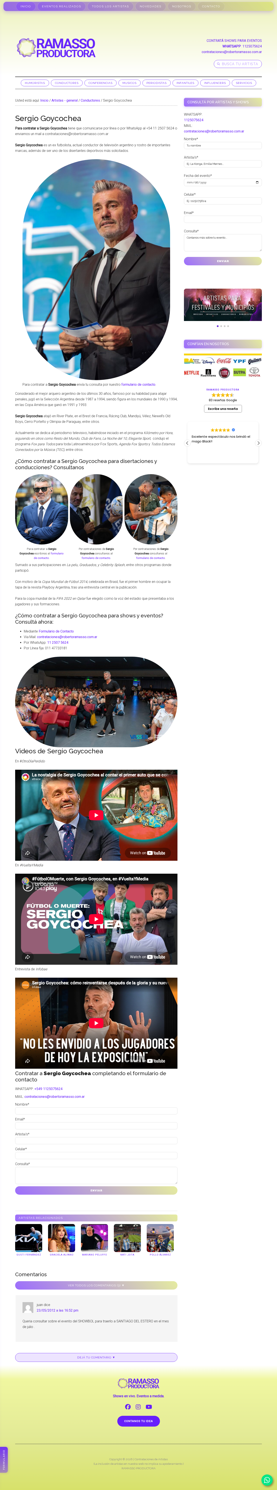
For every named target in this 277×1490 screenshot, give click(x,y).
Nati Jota (127, 1254)
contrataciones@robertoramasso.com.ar (232, 52)
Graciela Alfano (62, 1254)
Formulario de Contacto (56, 631)
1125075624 (252, 46)
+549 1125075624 (48, 1089)
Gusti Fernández (28, 1254)
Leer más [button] (198, 457)
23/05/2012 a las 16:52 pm (57, 1310)
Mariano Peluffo (94, 1254)
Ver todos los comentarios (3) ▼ (96, 1285)
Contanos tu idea (138, 1421)
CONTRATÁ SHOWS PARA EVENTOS (234, 41)
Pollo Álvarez (160, 1254)
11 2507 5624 (57, 642)
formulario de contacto (138, 384)
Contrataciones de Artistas (151, 1459)
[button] (258, 443)
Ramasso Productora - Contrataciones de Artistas (56, 47)
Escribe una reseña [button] (223, 409)
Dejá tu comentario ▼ (96, 1357)
